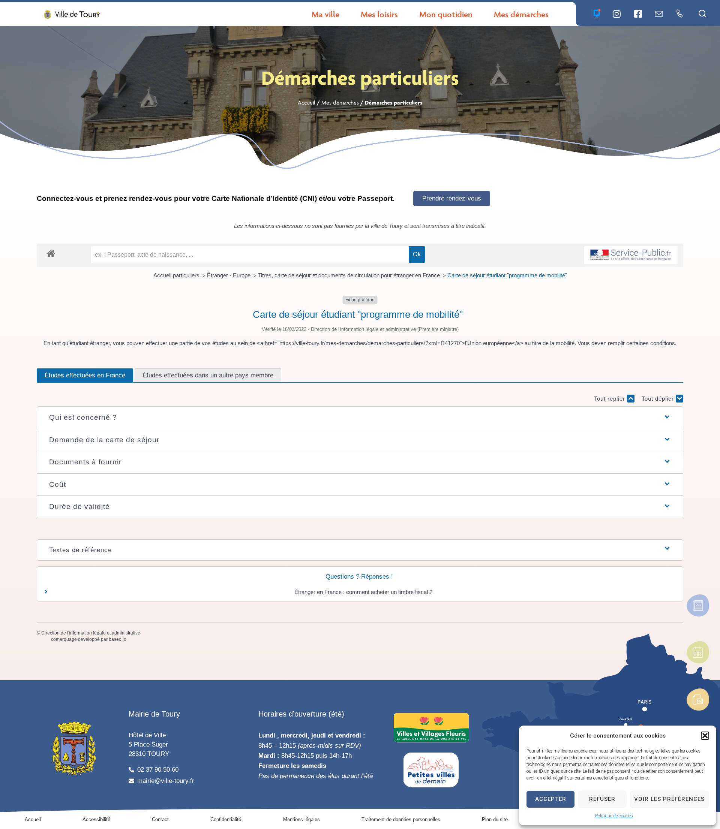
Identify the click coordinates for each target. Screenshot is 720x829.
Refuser (602, 799)
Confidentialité (225, 819)
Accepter (550, 799)
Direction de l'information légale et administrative (90, 633)
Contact (160, 819)
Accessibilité (96, 819)
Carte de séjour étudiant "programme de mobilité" (507, 275)
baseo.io (117, 639)
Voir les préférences (669, 799)
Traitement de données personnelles (401, 819)
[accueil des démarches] (50, 253)
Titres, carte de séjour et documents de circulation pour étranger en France (349, 275)
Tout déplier (659, 398)
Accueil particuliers (177, 275)
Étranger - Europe (229, 275)
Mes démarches (340, 102)
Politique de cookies (614, 816)
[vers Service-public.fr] (631, 255)
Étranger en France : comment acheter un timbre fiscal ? (363, 592)
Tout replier (610, 398)
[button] (705, 735)
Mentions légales (301, 819)
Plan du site (495, 819)
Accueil (306, 102)
